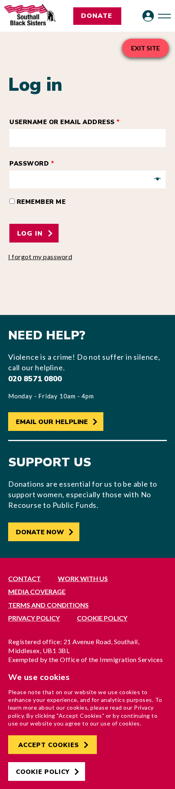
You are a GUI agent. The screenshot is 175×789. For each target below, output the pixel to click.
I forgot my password (40, 256)
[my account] (148, 16)
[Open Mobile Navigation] (164, 15)
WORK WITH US (83, 578)
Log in (31, 233)
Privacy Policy (34, 618)
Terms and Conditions (48, 605)
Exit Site (145, 48)
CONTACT (24, 578)
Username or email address (64, 122)
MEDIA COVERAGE (37, 591)
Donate (96, 15)
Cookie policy (102, 618)
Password (31, 163)
